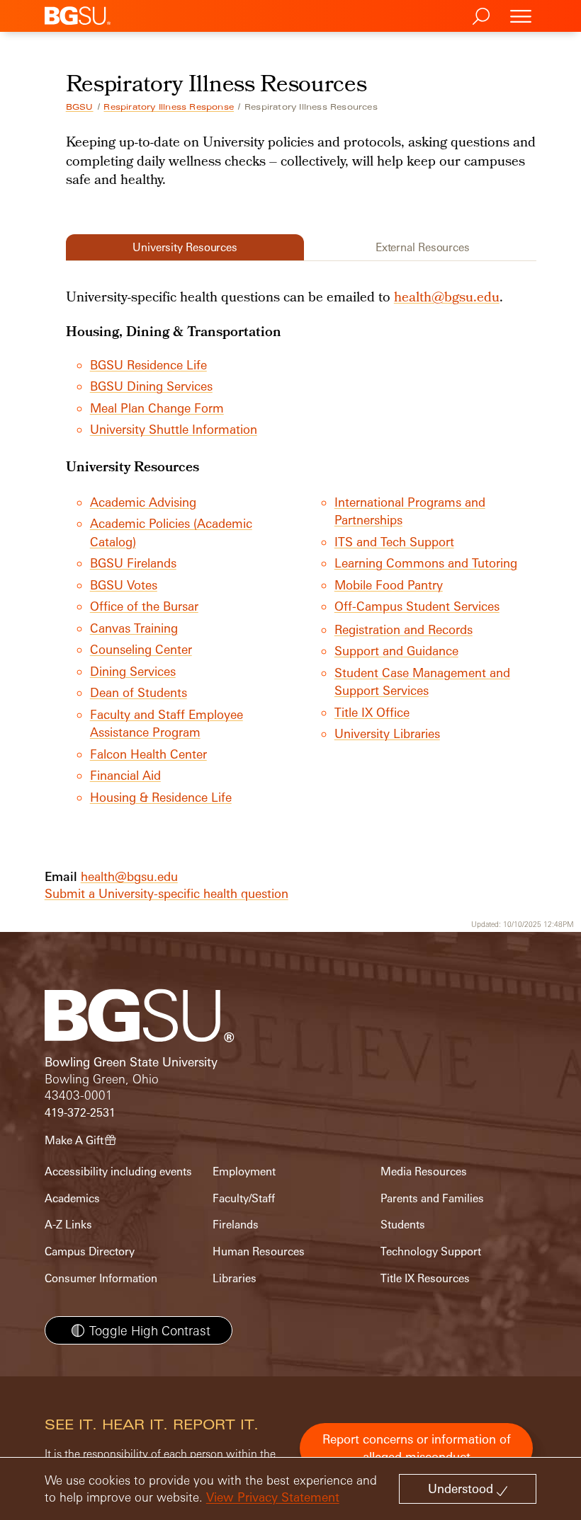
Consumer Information (101, 1278)
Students (402, 1224)
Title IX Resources (425, 1278)
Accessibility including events (118, 1171)
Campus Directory (90, 1251)
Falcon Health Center (148, 754)
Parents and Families (432, 1198)
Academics (72, 1198)
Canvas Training (134, 628)
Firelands (236, 1224)
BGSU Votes (123, 584)
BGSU (80, 107)
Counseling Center (141, 649)
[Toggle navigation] (520, 16)
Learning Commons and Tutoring (425, 562)
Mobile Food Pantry (388, 584)
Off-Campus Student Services (417, 606)
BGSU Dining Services (151, 386)
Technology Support (430, 1251)
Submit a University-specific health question (166, 893)
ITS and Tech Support (394, 541)
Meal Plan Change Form (157, 408)
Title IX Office (372, 712)
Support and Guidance (396, 650)
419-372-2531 (80, 1112)
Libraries (234, 1278)
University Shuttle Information (173, 429)
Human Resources (259, 1251)
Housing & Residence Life (161, 797)
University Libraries (387, 733)
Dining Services (133, 671)
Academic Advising (143, 502)
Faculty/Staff (244, 1198)
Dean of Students (138, 692)
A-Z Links (68, 1224)
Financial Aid (125, 775)
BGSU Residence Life (148, 364)
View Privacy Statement (272, 1497)
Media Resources (423, 1171)
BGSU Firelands (133, 562)
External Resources (423, 247)
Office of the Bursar (144, 606)
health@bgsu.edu (447, 298)
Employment (244, 1171)
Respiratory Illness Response (168, 107)
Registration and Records (403, 629)
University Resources (184, 247)
